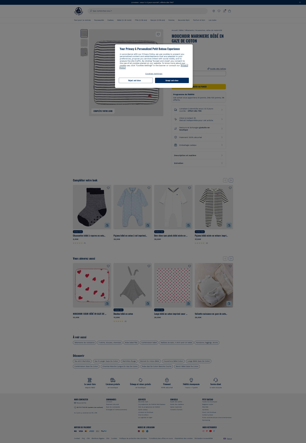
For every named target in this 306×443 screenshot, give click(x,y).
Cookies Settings (153, 74)
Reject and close (134, 80)
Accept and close (172, 80)
